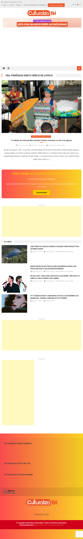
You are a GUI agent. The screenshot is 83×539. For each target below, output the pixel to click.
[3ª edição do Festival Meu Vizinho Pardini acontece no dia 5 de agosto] (41, 106)
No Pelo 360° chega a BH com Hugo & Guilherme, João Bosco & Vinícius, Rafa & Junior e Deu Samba (55, 277)
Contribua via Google (56, 5)
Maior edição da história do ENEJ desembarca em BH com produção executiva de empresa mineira (53, 267)
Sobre (4, 5)
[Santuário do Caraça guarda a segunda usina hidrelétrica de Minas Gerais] (14, 254)
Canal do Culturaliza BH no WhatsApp (34, 5)
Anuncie (18, 5)
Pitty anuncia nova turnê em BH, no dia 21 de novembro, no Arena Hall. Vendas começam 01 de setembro (54, 296)
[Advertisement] (41, 50)
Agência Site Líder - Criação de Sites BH (48, 525)
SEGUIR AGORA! (41, 192)
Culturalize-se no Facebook (17, 443)
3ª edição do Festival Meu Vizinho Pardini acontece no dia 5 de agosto (41, 140)
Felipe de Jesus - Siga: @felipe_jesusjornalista (59, 251)
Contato (11, 5)
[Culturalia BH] (41, 502)
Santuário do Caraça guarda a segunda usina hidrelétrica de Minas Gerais (54, 247)
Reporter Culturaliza (37, 145)
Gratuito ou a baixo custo (41, 137)
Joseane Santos (50, 301)
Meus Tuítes (5, 468)
